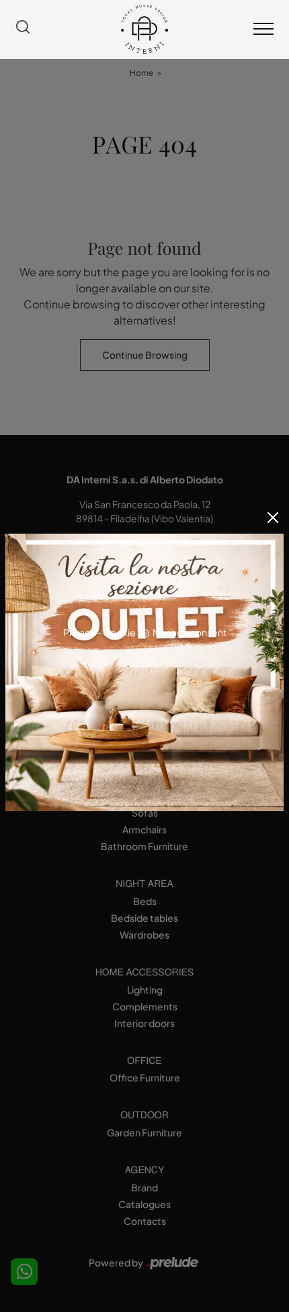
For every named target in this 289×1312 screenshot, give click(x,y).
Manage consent (189, 632)
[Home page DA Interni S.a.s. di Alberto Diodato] (144, 29)
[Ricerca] (22, 29)
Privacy (79, 632)
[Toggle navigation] (263, 29)
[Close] (273, 517)
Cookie (119, 632)
